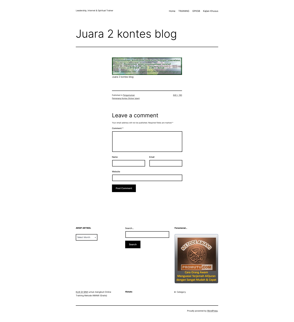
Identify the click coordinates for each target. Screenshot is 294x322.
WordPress (212, 311)
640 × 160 (177, 95)
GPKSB (196, 11)
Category (181, 292)
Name (115, 157)
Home (172, 11)
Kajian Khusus (210, 11)
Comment (117, 128)
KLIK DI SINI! (82, 292)
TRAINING (183, 11)
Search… (129, 228)
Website (116, 171)
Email (151, 157)
